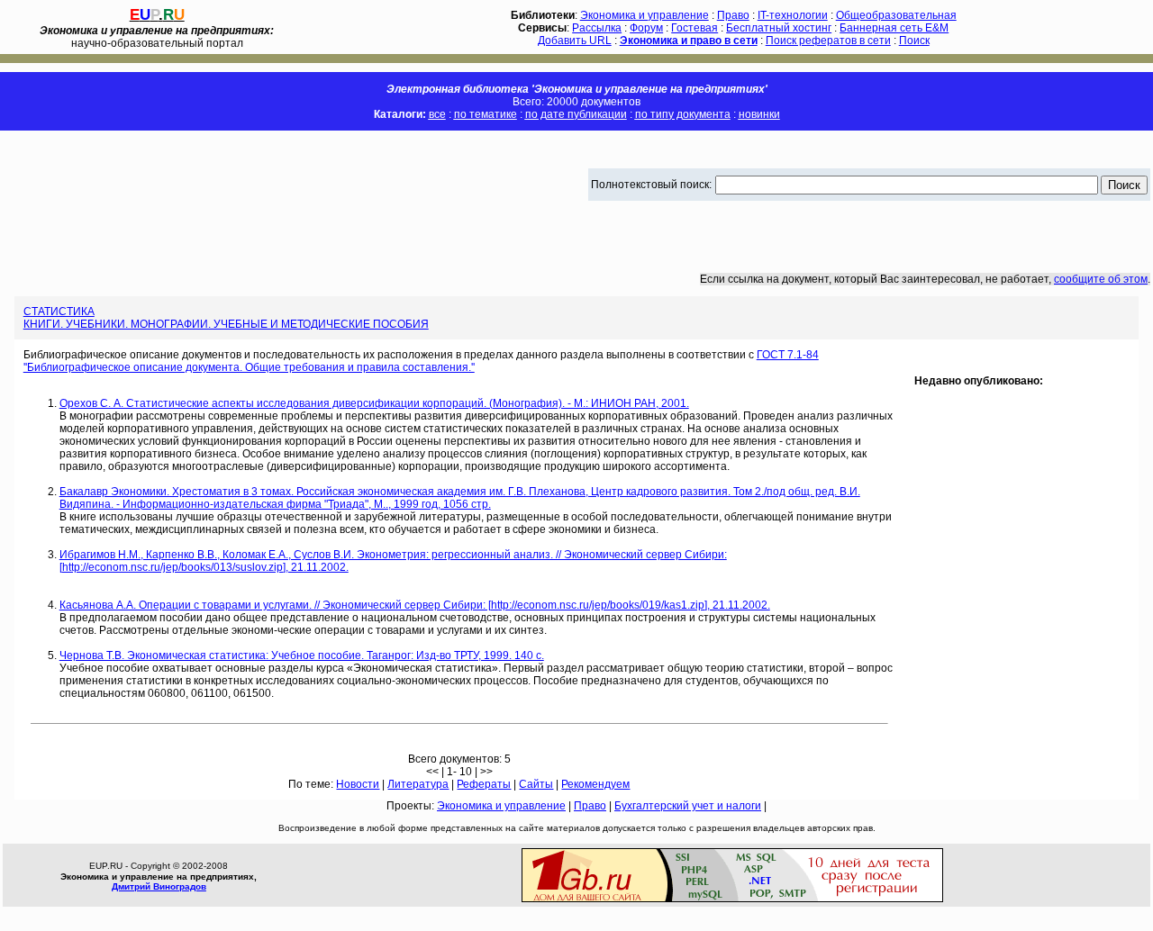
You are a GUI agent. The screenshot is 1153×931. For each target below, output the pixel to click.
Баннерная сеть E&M (894, 28)
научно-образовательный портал (157, 37)
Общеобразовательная (896, 15)
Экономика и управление (644, 15)
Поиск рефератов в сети (828, 40)
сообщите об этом (1101, 279)
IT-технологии (793, 15)
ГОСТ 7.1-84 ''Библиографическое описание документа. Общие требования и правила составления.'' (421, 361)
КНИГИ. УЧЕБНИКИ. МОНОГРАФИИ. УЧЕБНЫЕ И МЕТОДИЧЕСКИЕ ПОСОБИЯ (226, 324)
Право (733, 15)
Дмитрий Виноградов (159, 886)
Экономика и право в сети (689, 40)
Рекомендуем (595, 784)
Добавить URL (575, 40)
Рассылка (597, 28)
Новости (357, 784)
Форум (646, 28)
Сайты (536, 784)
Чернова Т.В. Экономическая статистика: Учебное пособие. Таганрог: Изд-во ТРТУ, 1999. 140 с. (301, 655)
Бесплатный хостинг (778, 28)
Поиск (914, 40)
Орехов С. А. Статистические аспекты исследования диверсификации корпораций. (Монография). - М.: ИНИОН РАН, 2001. (374, 403)
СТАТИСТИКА (59, 311)
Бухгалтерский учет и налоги (687, 806)
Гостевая (694, 28)
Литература (418, 784)
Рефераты (484, 784)
